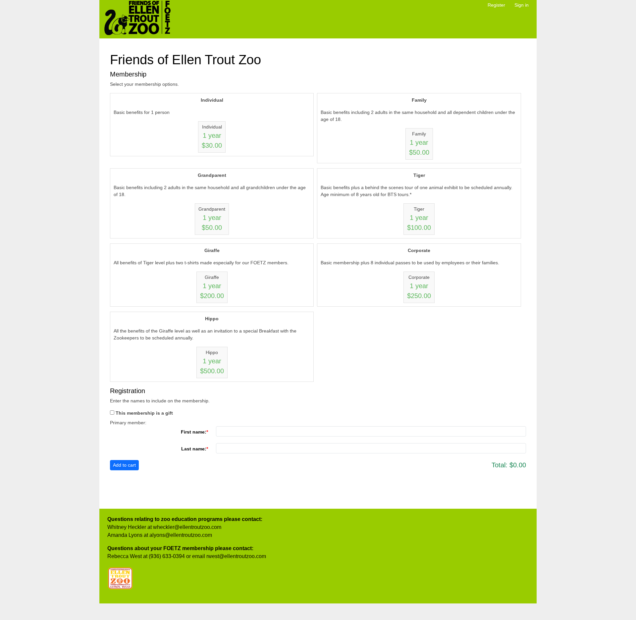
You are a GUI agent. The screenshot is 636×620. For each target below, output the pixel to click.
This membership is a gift (144, 413)
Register (496, 5)
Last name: (193, 448)
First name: (193, 432)
